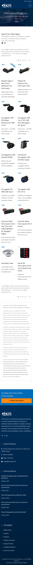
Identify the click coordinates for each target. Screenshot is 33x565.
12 (29, 60)
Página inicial (7, 530)
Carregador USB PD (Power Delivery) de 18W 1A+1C (7, 121)
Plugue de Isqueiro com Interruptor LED (24, 83)
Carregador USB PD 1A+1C (24, 190)
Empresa (6, 533)
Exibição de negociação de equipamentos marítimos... (14, 477)
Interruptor (21, 361)
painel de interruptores (20, 363)
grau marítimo (16, 374)
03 (23, 60)
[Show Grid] (2, 43)
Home (16, 21)
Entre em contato (9, 550)
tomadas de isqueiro (16, 365)
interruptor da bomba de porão (10, 370)
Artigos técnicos (8, 543)
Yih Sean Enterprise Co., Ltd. (19, 559)
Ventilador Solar (7, 263)
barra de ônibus (7, 368)
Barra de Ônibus (10, 363)
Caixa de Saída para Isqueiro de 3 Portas (25, 223)
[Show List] (5, 43)
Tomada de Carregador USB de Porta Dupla (24, 157)
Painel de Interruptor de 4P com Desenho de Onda (24, 267)
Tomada (5, 363)
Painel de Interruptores (8, 361)
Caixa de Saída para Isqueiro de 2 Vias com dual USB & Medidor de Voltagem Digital (8, 227)
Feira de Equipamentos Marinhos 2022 (13, 512)
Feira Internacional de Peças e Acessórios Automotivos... (14, 486)
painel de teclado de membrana (10, 372)
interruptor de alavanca (23, 372)
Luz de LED (16, 361)
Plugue (26, 361)
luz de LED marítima (7, 365)
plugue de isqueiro (15, 368)
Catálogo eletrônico (9, 547)
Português (29, 1)
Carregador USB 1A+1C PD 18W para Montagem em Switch (24, 121)
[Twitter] (4, 436)
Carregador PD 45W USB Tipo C (7, 190)
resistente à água (24, 374)
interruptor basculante (8, 374)
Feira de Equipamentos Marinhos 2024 (13, 495)
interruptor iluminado (22, 370)
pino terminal (23, 368)
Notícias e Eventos (9, 540)
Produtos (6, 537)
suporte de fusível (26, 365)
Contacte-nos (17, 376)
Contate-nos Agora (16, 400)
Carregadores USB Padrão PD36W (8, 156)
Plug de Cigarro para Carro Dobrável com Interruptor (7, 84)
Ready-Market (23, 562)
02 (20, 60)
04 (25, 60)
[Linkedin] (6, 436)
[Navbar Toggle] (30, 5)
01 (18, 60)
